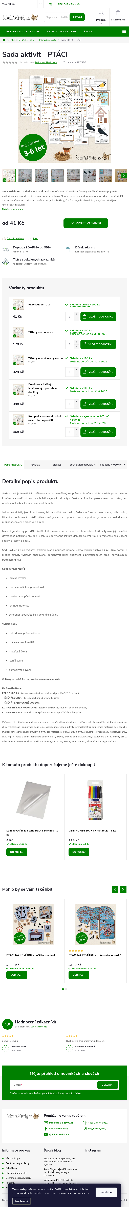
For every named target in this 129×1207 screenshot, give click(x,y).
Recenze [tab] (35, 465)
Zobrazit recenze (39, 1026)
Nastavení (21, 1201)
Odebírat (108, 1084)
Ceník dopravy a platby (17, 1163)
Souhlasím (106, 1192)
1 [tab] (63, 989)
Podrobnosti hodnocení (46, 62)
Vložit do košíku (101, 317)
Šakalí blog (11, 1168)
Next (123, 889)
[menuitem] (22, 31)
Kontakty (10, 1182)
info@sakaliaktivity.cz (61, 1122)
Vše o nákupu (8, 4)
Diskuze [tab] (57, 465)
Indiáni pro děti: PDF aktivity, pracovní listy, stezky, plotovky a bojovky (60, 1183)
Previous (115, 889)
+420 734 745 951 (98, 1122)
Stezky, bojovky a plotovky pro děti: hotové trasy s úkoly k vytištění (59, 1161)
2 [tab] (66, 989)
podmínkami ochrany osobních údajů (61, 1093)
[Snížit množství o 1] (76, 319)
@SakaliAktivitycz (59, 1134)
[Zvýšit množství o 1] (76, 314)
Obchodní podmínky (16, 1173)
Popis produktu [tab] (13, 465)
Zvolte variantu (88, 223)
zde (87, 1193)
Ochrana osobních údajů (18, 1178)
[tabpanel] (33, 817)
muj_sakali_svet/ (97, 1128)
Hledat (77, 17)
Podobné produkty (110, 465)
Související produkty (81, 465)
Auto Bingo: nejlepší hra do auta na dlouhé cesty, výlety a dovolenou (60, 1172)
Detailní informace (11, 209)
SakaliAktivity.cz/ (58, 1128)
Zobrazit (17, 974)
